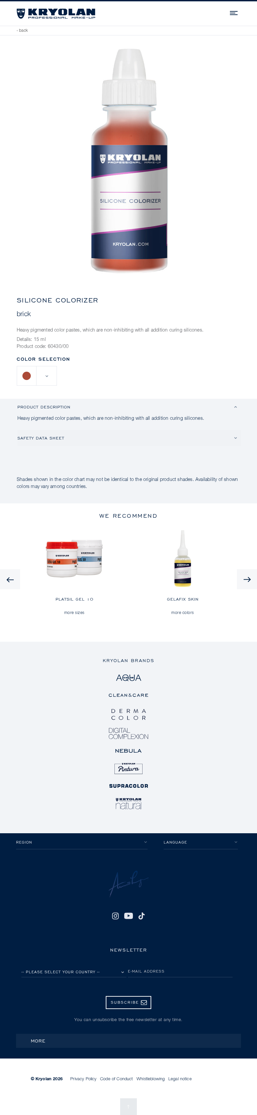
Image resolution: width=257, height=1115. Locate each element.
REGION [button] (24, 842)
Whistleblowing (151, 1079)
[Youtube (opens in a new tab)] (128, 916)
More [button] (38, 1040)
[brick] (26, 375)
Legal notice (180, 1079)
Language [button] (175, 842)
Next (247, 579)
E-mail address (146, 971)
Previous (10, 579)
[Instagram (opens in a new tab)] (115, 916)
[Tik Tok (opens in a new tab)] (141, 916)
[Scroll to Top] (128, 1106)
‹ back (22, 31)
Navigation (234, 12)
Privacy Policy (83, 1079)
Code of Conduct (116, 1079)
